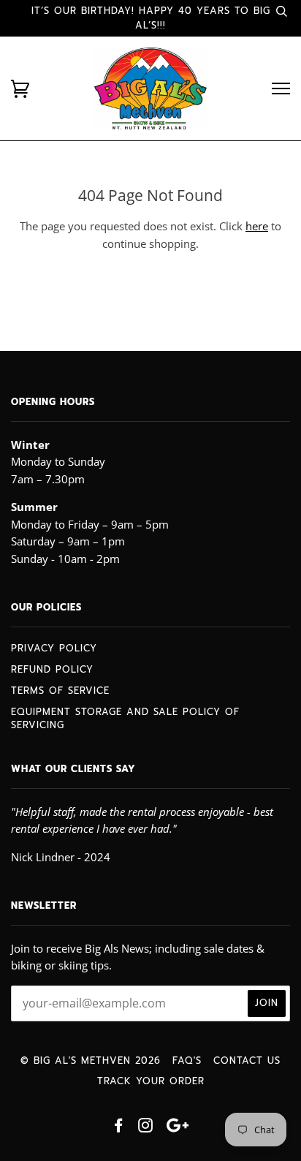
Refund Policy (52, 669)
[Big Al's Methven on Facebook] (118, 1128)
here (256, 226)
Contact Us (247, 1060)
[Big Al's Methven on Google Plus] (177, 1128)
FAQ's (187, 1060)
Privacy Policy (54, 648)
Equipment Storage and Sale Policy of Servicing (125, 718)
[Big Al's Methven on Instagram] (145, 1128)
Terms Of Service (60, 690)
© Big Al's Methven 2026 (90, 1060)
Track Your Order (151, 1081)
